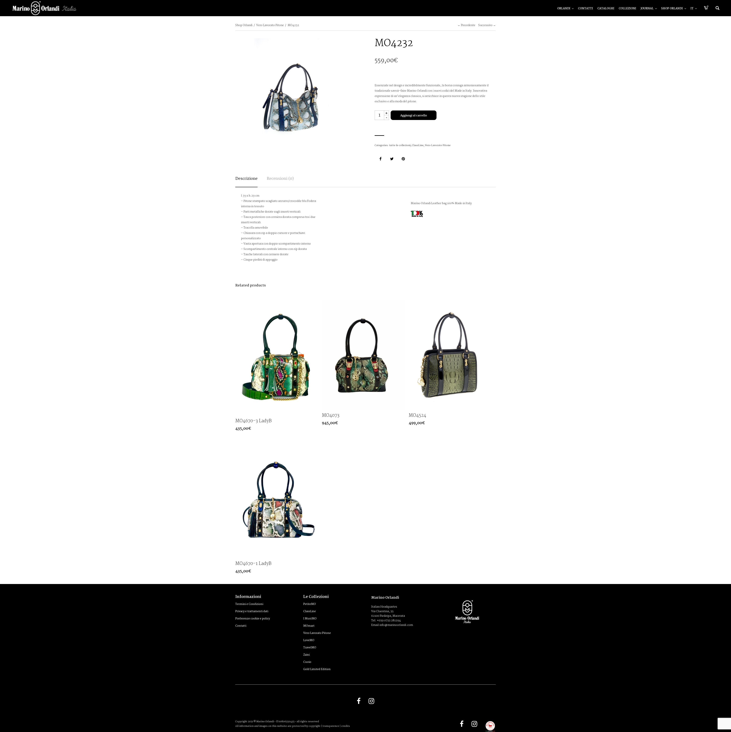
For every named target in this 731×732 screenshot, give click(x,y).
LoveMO (308, 640)
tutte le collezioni (400, 145)
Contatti (240, 626)
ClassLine (418, 145)
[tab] (246, 181)
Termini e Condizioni (249, 604)
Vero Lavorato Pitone (270, 25)
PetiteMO (309, 604)
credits (345, 726)
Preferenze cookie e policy (252, 618)
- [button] (386, 117)
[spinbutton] (379, 115)
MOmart (308, 626)
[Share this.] (380, 159)
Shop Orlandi (243, 25)
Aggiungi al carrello (413, 115)
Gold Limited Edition (317, 669)
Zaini (306, 655)
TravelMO (309, 647)
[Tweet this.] (391, 159)
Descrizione (246, 178)
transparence (330, 726)
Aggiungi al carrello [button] (315, 412)
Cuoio (307, 662)
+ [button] (386, 112)
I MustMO (310, 618)
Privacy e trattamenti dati (251, 611)
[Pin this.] (403, 159)
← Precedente (466, 25)
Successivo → (487, 25)
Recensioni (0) (280, 178)
